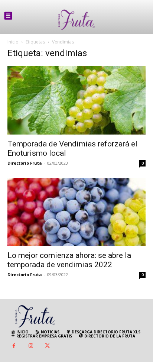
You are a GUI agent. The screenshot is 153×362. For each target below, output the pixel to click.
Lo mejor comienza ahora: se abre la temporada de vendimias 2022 (69, 260)
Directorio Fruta (24, 163)
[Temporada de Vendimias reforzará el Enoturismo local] (76, 100)
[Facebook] (13, 346)
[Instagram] (30, 346)
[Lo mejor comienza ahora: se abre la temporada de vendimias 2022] (76, 212)
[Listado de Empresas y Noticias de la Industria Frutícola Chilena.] (76, 19)
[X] (47, 346)
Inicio (13, 42)
